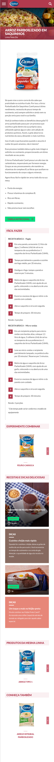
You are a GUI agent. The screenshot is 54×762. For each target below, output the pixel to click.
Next (47, 451)
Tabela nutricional (20, 219)
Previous (6, 451)
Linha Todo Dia (11, 37)
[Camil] (14, 4)
